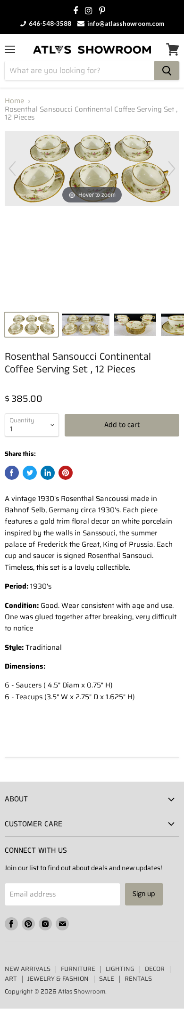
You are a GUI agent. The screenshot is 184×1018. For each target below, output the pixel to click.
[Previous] (12, 168)
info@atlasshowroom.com (125, 23)
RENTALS (138, 979)
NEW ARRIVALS (27, 969)
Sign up (144, 894)
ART (11, 979)
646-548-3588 (49, 23)
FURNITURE (78, 969)
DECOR (155, 969)
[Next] (171, 168)
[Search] (166, 70)
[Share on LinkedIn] (48, 473)
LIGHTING (120, 969)
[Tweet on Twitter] (30, 473)
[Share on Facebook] (12, 473)
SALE (106, 979)
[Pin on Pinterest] (66, 473)
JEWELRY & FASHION (58, 979)
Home (14, 101)
